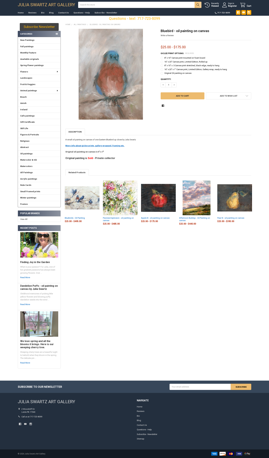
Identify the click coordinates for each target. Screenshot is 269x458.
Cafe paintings (27, 116)
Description (75, 132)
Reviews (32, 13)
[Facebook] (238, 12)
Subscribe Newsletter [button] (39, 27)
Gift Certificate (27, 122)
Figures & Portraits (29, 134)
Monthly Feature (28, 53)
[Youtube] (243, 12)
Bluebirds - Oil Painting (75, 218)
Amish (23, 103)
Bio (42, 13)
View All (23, 219)
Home (21, 13)
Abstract (24, 147)
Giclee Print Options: (177, 53)
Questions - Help (81, 13)
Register (232, 6)
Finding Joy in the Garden (35, 262)
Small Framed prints (30, 191)
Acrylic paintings (28, 179)
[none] (110, 74)
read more (25, 277)
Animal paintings (28, 90)
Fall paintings (26, 46)
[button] (228, 95)
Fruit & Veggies (27, 84)
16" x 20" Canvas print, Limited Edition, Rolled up (186, 62)
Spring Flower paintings (32, 65)
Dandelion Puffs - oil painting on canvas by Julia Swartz (39, 287)
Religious (24, 141)
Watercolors (26, 166)
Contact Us (63, 13)
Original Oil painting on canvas (177, 73)
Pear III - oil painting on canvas (230, 218)
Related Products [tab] (76, 172)
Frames (24, 204)
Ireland (23, 109)
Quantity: (166, 79)
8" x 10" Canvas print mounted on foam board (184, 58)
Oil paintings (26, 153)
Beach (23, 97)
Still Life (24, 128)
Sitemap (140, 439)
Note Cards (25, 185)
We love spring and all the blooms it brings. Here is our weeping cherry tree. (37, 344)
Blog (51, 13)
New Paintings (27, 40)
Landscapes (26, 78)
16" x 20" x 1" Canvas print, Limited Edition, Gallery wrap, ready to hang (195, 69)
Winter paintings (28, 198)
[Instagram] (249, 12)
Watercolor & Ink (28, 160)
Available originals (29, 59)
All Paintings (26, 172)
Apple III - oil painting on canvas (155, 218)
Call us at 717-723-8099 (31, 416)
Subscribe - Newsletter (105, 13)
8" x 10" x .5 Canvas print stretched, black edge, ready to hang (191, 65)
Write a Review (167, 35)
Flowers (24, 72)
